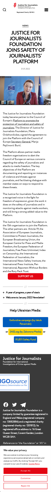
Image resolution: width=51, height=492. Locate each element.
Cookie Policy (34, 464)
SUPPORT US (25, 276)
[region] (25, 469)
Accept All (25, 470)
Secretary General (20, 142)
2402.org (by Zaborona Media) (25, 332)
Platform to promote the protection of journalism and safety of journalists (23, 124)
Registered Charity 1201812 (25, 12)
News (25, 26)
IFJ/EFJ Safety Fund (25, 339)
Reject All (25, 486)
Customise (25, 478)
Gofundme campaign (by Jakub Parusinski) (25, 322)
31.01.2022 (25, 69)
